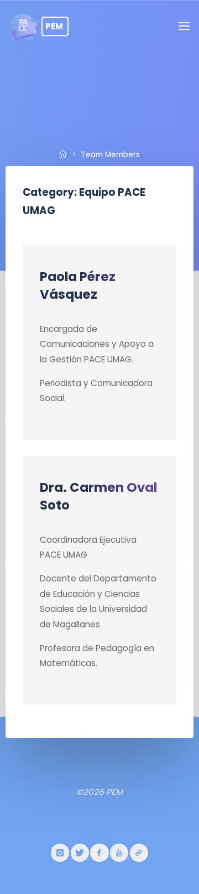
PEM (54, 26)
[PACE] (139, 853)
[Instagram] (60, 853)
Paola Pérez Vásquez (78, 285)
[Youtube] (119, 853)
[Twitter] (80, 853)
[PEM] (23, 26)
